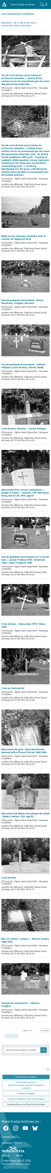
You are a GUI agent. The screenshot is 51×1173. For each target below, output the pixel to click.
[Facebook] (5, 1128)
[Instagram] (15, 1128)
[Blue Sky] (35, 1128)
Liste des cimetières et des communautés (26, 1099)
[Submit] (43, 1050)
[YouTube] (25, 1128)
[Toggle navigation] (44, 4)
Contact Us (7, 1136)
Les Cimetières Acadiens (26, 1077)
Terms (19, 1155)
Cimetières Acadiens (26, 1093)
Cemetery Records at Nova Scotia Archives (26, 1104)
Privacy (5, 1155)
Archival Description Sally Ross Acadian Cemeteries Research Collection (26, 1085)
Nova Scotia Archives (23, 4)
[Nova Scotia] (13, 1150)
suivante (45, 1030)
